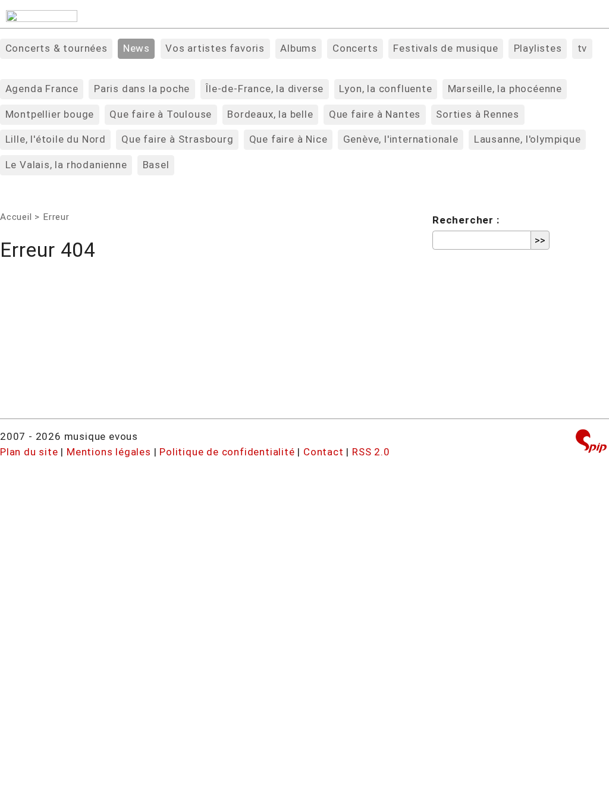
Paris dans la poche (142, 89)
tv (582, 48)
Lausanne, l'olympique (527, 139)
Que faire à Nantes (374, 114)
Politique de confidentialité (226, 452)
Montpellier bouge (50, 114)
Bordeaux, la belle (270, 114)
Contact (323, 452)
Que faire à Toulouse (160, 114)
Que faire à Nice (288, 139)
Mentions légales (109, 452)
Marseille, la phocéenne (505, 89)
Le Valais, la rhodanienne (66, 165)
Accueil (16, 217)
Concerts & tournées (56, 48)
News (136, 48)
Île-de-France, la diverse (264, 89)
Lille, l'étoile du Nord (55, 139)
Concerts (355, 48)
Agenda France (42, 89)
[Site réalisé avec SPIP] (591, 442)
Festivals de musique (445, 48)
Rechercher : (466, 220)
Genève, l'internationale (401, 139)
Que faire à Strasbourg (177, 139)
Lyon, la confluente (385, 89)
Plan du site (29, 452)
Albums (298, 48)
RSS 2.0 (371, 452)
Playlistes (538, 48)
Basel (156, 165)
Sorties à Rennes (477, 114)
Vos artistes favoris (215, 48)
